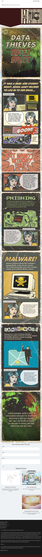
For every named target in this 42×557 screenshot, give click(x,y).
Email (3, 452)
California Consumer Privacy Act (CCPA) (31, 540)
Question (3, 458)
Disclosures (2, 544)
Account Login (36, 1)
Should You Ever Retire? (10, 487)
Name (3, 446)
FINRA (20, 548)
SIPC (22, 548)
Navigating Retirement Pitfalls (31, 511)
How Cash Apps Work (32, 487)
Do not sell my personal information (23, 541)
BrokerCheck (21, 530)
